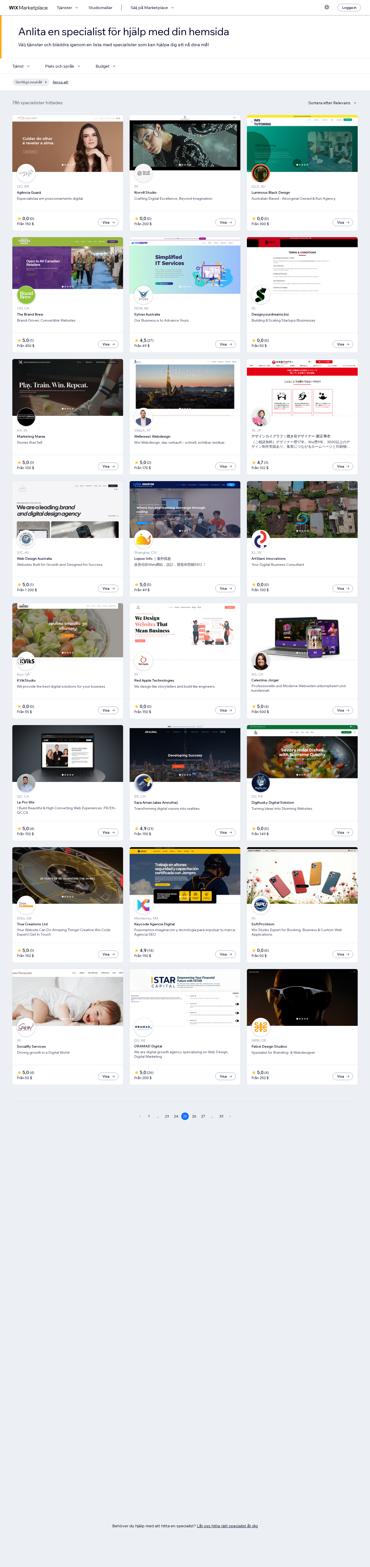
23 (167, 1116)
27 (203, 1116)
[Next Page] (230, 1116)
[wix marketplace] (28, 8)
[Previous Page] (139, 1116)
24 (176, 1116)
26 (194, 1116)
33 (221, 1116)
